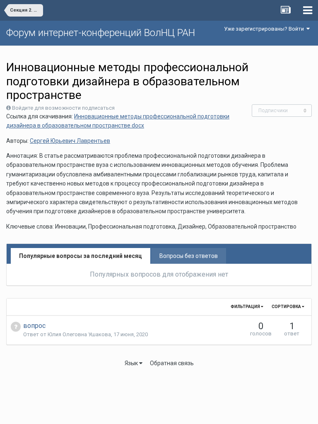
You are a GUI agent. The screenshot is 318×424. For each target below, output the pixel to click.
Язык (132, 363)
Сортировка (287, 306)
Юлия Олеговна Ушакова (79, 334)
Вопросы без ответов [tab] (188, 256)
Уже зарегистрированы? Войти (265, 29)
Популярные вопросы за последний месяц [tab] (80, 256)
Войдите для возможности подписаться (63, 108)
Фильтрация (246, 306)
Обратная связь (172, 363)
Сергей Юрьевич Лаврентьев (70, 140)
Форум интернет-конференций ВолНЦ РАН (100, 33)
